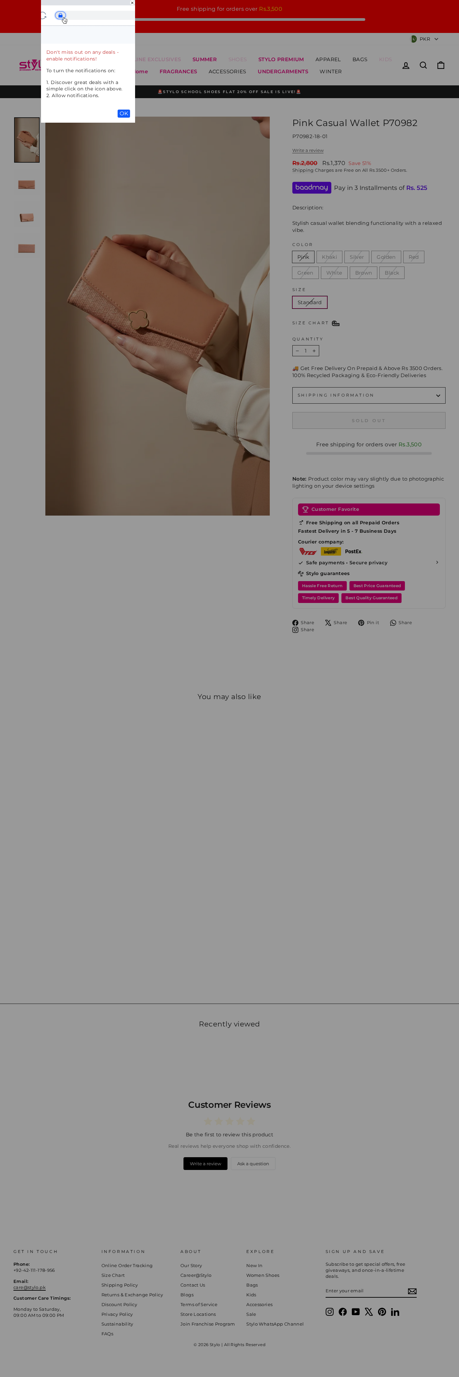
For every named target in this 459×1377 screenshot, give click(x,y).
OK (124, 113)
